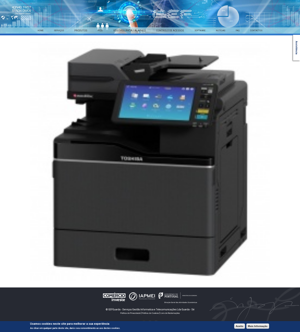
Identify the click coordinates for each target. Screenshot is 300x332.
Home (41, 30)
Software (200, 30)
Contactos (256, 30)
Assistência (296, 47)
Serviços (59, 30)
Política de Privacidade (130, 313)
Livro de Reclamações (170, 313)
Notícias (220, 30)
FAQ (238, 30)
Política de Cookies (150, 313)
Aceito (239, 326)
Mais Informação (258, 326)
